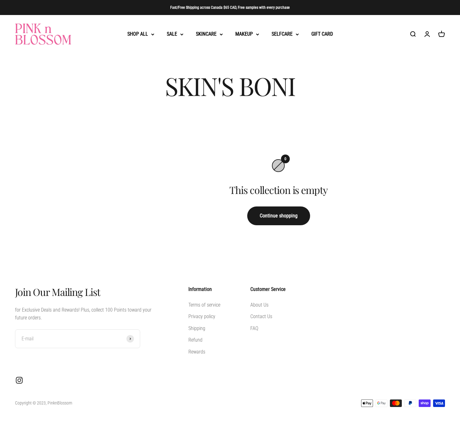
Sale (172, 34)
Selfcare (282, 34)
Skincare (206, 34)
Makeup (244, 34)
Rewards (196, 352)
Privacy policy (201, 316)
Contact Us (261, 316)
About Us (259, 305)
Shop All (137, 34)
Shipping (196, 328)
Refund (195, 340)
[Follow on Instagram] (19, 380)
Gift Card (322, 34)
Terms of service (204, 305)
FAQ (254, 328)
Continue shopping (279, 216)
